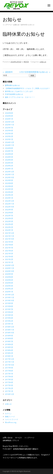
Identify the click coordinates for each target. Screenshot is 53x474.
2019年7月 (9, 309)
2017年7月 (9, 374)
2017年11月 (9, 362)
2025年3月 (9, 133)
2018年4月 (9, 350)
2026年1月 (9, 119)
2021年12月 (9, 233)
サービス (18, 437)
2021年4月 (9, 256)
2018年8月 (9, 338)
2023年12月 (9, 171)
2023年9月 (9, 180)
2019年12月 (9, 294)
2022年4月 (9, 224)
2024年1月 (9, 168)
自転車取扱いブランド (11, 440)
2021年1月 (9, 262)
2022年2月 (9, 227)
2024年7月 (9, 151)
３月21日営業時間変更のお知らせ (34, 72)
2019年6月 (9, 312)
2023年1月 (9, 198)
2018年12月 (9, 327)
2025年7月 (9, 128)
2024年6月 (9, 154)
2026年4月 (9, 116)
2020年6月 (9, 280)
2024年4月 (9, 160)
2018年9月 (9, 335)
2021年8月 (9, 245)
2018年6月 (9, 344)
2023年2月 (9, 195)
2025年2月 (9, 136)
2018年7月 (9, 341)
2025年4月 (9, 130)
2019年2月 (9, 321)
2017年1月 (9, 391)
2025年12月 (9, 122)
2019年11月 (9, 297)
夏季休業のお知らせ (12, 85)
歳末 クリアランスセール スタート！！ (20, 97)
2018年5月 (9, 347)
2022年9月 (9, 209)
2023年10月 (9, 177)
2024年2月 (9, 166)
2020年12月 (9, 265)
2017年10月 (9, 365)
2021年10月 (9, 239)
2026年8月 (9, 113)
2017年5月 (9, 379)
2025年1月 (9, 139)
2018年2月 (9, 353)
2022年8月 (9, 212)
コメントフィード (11, 419)
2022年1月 (9, 230)
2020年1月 (9, 292)
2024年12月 (9, 142)
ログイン (8, 413)
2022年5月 (9, 221)
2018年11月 (9, 330)
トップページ (7, 25)
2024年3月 (9, 163)
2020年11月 (9, 268)
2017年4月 (9, 382)
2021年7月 (9, 248)
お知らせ (16, 25)
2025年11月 (9, 125)
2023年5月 (9, 189)
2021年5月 (9, 253)
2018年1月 (9, 356)
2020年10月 (9, 271)
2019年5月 (9, 315)
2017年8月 (9, 371)
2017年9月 (9, 368)
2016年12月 (9, 394)
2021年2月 (9, 259)
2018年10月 (9, 332)
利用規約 (22, 458)
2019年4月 (9, 318)
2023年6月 (9, 186)
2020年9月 (9, 274)
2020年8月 (9, 277)
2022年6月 (9, 218)
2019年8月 (9, 306)
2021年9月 (9, 242)
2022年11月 (9, 204)
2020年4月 (9, 283)
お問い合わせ (8, 437)
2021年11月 (9, 236)
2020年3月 (9, 286)
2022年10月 (9, 207)
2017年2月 (9, 388)
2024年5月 (9, 157)
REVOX (26, 62)
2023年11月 (9, 174)
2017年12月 (9, 359)
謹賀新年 (8, 72)
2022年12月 (9, 201)
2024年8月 (9, 148)
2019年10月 (9, 300)
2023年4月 (9, 192)
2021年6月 (9, 251)
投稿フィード (10, 416)
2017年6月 (9, 376)
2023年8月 (9, 183)
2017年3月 (9, 385)
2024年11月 (9, 145)
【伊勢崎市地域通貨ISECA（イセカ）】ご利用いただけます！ (27, 88)
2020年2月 (9, 289)
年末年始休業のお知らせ (14, 94)
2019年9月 (9, 303)
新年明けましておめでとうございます (19, 91)
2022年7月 (9, 215)
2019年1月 (9, 324)
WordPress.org (10, 422)
